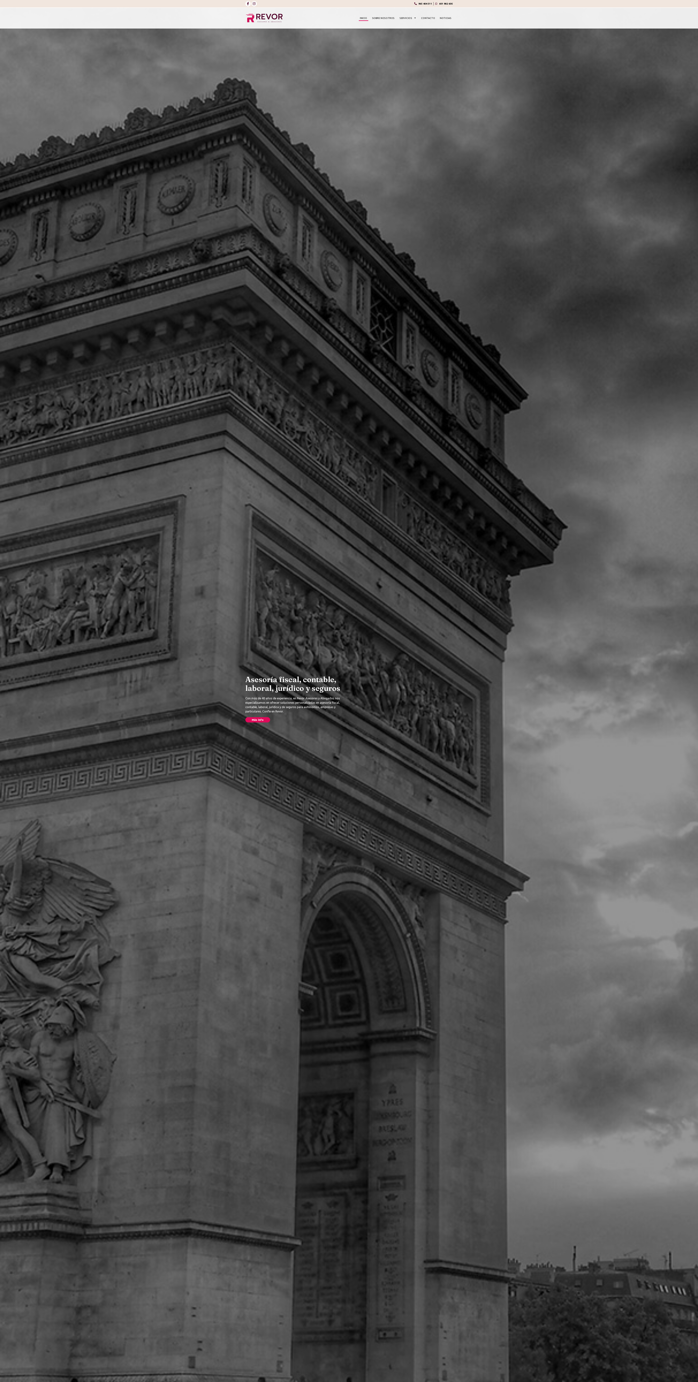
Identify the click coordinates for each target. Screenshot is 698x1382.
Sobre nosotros (383, 18)
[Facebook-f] (248, 3)
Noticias (446, 18)
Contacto (428, 18)
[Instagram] (254, 3)
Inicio (363, 18)
